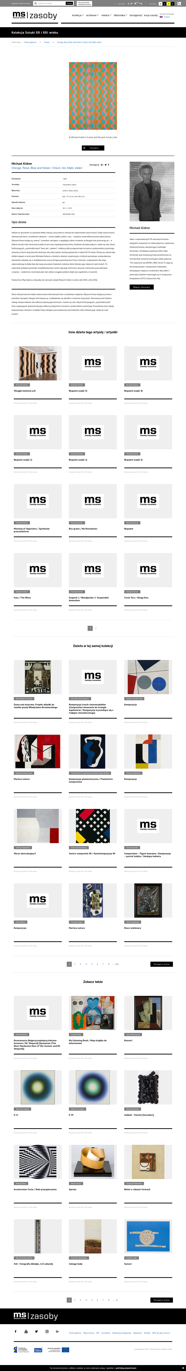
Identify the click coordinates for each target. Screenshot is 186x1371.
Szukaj (69, 3)
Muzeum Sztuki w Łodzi (21, 3)
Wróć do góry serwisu (161, 1333)
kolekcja (76, 15)
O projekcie (105, 1333)
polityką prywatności (126, 1368)
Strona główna (30, 42)
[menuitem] (78, 15)
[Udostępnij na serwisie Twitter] (106, 164)
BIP (97, 1333)
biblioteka (119, 15)
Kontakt (147, 1333)
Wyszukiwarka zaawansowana (84, 3)
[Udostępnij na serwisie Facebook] (108, 164)
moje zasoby (151, 15)
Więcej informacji (141, 287)
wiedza (105, 15)
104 (117, 964)
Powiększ (94, 148)
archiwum (91, 15)
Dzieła (47, 42)
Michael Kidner (22, 163)
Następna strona (162, 964)
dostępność (136, 15)
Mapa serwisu (88, 1333)
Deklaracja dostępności (121, 1333)
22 (117, 1300)
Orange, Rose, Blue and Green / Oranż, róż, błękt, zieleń (79, 42)
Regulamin (137, 1333)
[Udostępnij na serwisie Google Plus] (102, 164)
